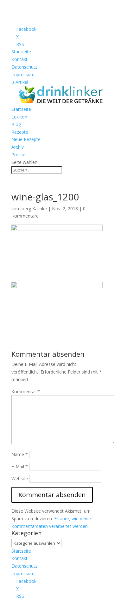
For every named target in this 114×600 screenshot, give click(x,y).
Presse (18, 155)
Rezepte (19, 132)
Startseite (21, 52)
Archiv (17, 147)
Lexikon (19, 117)
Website (19, 478)
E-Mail (19, 466)
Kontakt (19, 59)
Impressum (23, 74)
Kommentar (25, 391)
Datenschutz (24, 67)
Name (19, 454)
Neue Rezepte (26, 139)
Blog (16, 124)
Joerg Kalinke (33, 209)
